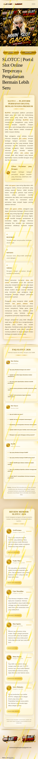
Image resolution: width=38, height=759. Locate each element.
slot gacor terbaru (20, 303)
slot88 (7, 213)
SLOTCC (26, 120)
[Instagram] (14, 753)
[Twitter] (18, 753)
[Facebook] (21, 753)
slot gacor (12, 185)
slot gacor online (16, 209)
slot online (23, 138)
